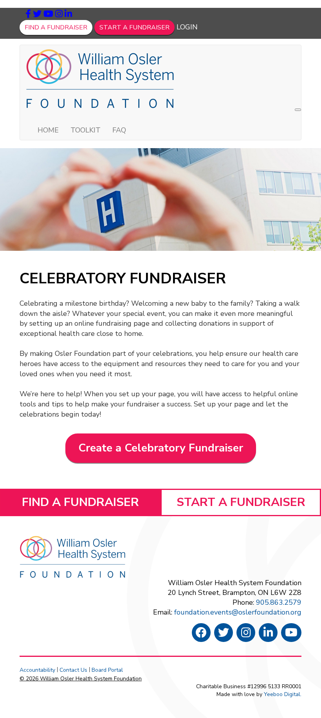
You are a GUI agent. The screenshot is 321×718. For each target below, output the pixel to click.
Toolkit (85, 130)
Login (187, 27)
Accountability (37, 670)
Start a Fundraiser (134, 27)
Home (48, 130)
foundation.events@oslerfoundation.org (237, 612)
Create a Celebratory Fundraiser (160, 448)
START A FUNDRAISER (241, 502)
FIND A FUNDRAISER (80, 502)
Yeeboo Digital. (282, 694)
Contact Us (73, 670)
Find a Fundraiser (56, 27)
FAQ (119, 130)
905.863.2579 (278, 602)
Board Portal (107, 670)
